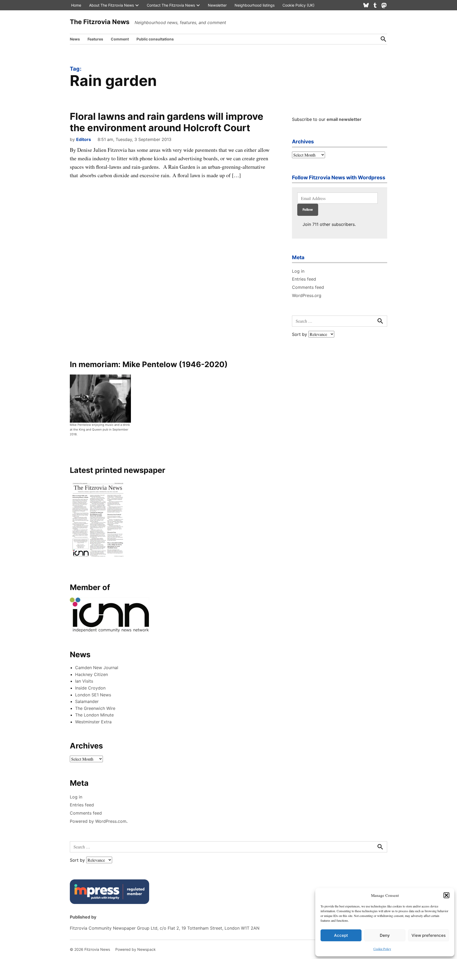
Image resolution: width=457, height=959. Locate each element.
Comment (120, 39)
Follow (308, 210)
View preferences (429, 935)
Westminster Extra (93, 721)
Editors (83, 139)
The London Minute (94, 715)
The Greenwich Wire (95, 708)
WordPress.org (306, 295)
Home (76, 5)
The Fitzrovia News (99, 22)
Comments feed (308, 287)
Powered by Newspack (135, 949)
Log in (298, 271)
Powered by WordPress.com (98, 821)
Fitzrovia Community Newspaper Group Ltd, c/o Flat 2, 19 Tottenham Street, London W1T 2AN (164, 928)
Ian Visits (84, 681)
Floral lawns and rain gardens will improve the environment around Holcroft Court (166, 122)
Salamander (87, 701)
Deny (385, 935)
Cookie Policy (382, 949)
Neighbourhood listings (255, 5)
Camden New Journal (96, 667)
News (75, 39)
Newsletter (217, 5)
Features (95, 39)
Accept (341, 935)
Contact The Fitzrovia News (171, 5)
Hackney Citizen (91, 674)
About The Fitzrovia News (111, 5)
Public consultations (155, 39)
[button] (446, 895)
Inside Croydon (90, 688)
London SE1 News (93, 694)
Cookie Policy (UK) (298, 5)
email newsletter (344, 119)
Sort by (300, 334)
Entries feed (304, 279)
